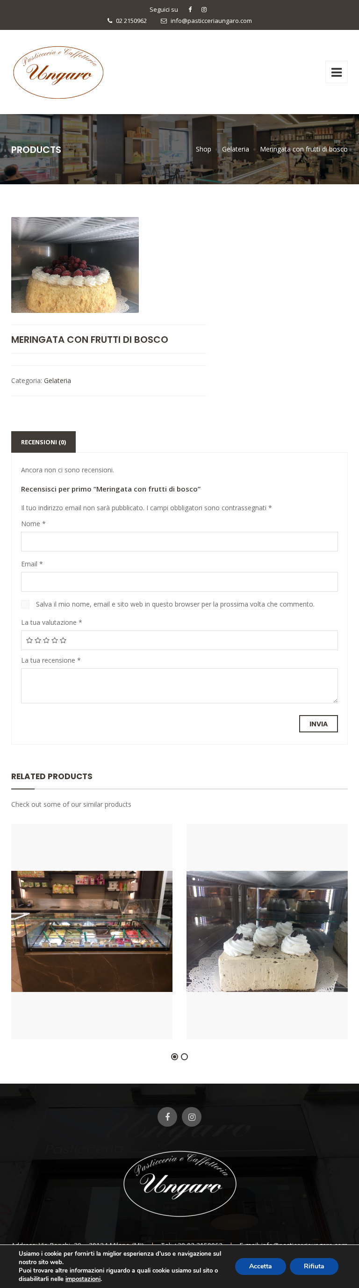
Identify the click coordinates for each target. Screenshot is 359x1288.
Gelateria (57, 380)
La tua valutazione (51, 622)
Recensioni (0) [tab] (43, 442)
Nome (33, 523)
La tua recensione (51, 660)
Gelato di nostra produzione (92, 1011)
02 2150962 (131, 20)
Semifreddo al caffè (267, 1011)
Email (32, 563)
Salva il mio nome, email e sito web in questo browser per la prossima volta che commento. (175, 604)
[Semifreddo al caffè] (251, 985)
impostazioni (83, 1279)
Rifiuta (314, 1266)
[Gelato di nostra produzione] (76, 985)
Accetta (260, 1266)
